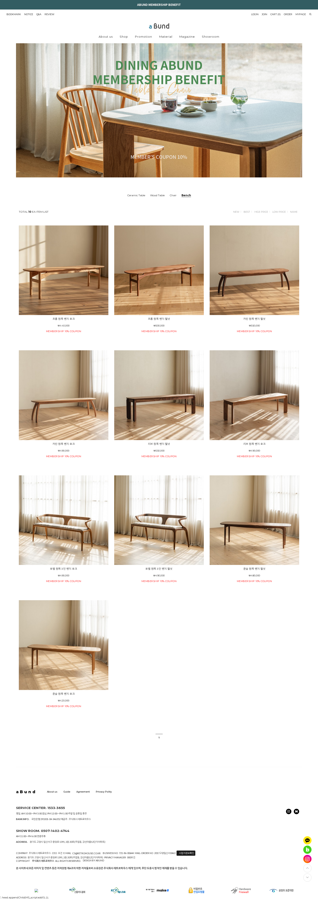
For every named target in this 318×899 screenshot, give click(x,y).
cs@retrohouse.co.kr (86, 853)
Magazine (187, 36)
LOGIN (255, 14)
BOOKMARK (13, 14)
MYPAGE (301, 14)
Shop (124, 36)
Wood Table (157, 195)
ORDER (288, 14)
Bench (186, 195)
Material (165, 36)
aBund (26, 792)
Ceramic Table (136, 195)
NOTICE (28, 14)
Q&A (38, 14)
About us (106, 36)
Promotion (143, 36)
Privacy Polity (104, 791)
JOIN (264, 14)
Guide (66, 791)
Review (49, 14)
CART (275, 14)
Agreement (83, 791)
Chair (173, 195)
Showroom (210, 36)
